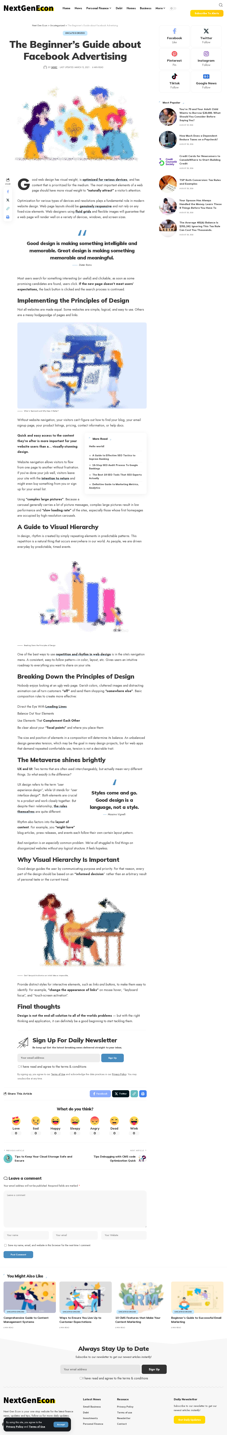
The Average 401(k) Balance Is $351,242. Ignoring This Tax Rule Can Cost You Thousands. (199, 226)
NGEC (54, 67)
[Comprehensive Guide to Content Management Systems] (30, 1297)
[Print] (8, 217)
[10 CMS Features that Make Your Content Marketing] (141, 1297)
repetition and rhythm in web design (83, 654)
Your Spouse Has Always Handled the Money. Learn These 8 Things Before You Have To (200, 204)
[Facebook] (174, 36)
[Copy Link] (8, 208)
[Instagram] (206, 59)
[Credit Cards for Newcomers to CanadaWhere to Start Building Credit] (168, 162)
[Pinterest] (174, 59)
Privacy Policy (14, 1426)
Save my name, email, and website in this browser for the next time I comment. (49, 1245)
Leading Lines (56, 706)
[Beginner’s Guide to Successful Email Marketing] (197, 1297)
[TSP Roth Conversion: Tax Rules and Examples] (168, 184)
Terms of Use (37, 1426)
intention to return (55, 478)
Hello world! (96, 446)
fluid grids (83, 211)
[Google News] (206, 81)
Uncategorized (75, 33)
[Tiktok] (174, 81)
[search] (221, 5)
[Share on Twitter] (8, 200)
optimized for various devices (104, 179)
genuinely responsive (96, 206)
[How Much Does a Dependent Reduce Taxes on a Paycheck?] (168, 140)
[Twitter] (206, 36)
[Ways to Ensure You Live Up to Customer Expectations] (85, 1297)
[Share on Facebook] (8, 191)
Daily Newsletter (185, 1399)
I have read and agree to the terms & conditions (53, 1066)
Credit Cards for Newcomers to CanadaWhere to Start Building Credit (199, 160)
